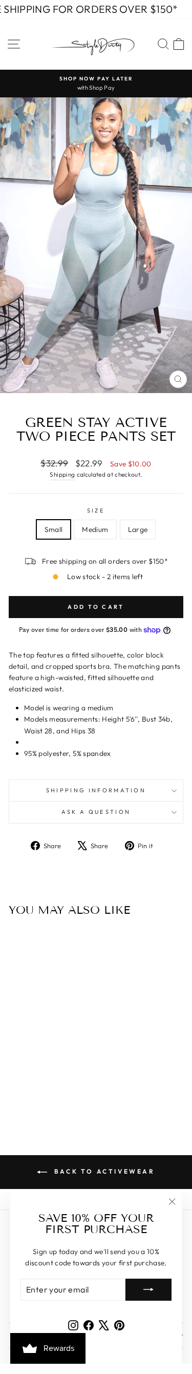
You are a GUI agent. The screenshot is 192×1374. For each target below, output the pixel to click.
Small (54, 529)
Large (138, 529)
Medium (95, 529)
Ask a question (96, 811)
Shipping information (96, 790)
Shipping (62, 474)
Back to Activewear (103, 1171)
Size (96, 510)
